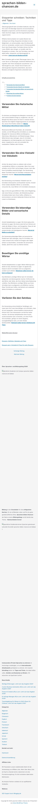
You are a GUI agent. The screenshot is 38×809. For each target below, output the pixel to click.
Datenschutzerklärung (8, 757)
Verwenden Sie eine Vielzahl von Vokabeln (18, 87)
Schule (4, 736)
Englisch (4, 719)
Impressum (5, 753)
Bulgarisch (5, 713)
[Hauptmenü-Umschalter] (34, 5)
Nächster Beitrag (19, 354)
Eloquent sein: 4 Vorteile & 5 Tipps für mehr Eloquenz (17, 345)
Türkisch (4, 744)
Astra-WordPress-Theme (20, 803)
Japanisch (5, 733)
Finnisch (4, 722)
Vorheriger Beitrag (19, 351)
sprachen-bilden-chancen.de (14, 4)
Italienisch (5, 730)
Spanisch (4, 739)
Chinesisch (5, 716)
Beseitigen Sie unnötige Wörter (15, 93)
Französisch (5, 725)
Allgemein (5, 23)
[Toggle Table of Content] (3, 82)
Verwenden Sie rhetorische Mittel (16, 85)
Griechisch (5, 727)
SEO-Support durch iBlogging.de (11, 793)
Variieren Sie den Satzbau (14, 95)
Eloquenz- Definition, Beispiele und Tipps (14, 341)
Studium (4, 741)
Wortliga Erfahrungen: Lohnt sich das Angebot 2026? (17, 684)
